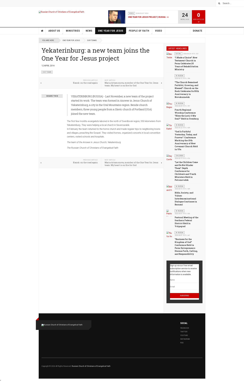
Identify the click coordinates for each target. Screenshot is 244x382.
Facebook (184, 328)
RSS (181, 343)
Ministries (73, 30)
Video (158, 30)
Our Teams (92, 40)
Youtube (184, 335)
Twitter (183, 332)
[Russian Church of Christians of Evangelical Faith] (61, 12)
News (89, 30)
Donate (197, 30)
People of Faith (139, 30)
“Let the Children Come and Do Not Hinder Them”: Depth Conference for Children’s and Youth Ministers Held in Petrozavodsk (186, 171)
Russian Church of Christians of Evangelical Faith (91, 366)
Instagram (185, 339)
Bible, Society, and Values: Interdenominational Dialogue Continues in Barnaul (186, 198)
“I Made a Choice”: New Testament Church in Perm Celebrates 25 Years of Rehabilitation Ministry (186, 63)
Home (42, 30)
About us (54, 30)
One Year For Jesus (110, 30)
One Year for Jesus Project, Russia (147, 17)
